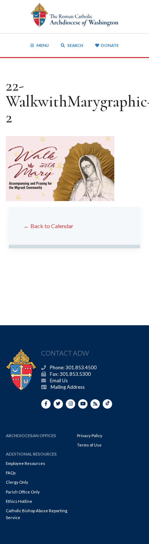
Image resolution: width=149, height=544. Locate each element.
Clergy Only (17, 482)
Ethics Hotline (19, 501)
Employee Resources (25, 463)
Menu (43, 45)
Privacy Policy (89, 435)
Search (75, 45)
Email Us (59, 380)
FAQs (11, 472)
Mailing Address (68, 387)
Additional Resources (31, 454)
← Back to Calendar (48, 225)
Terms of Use (89, 445)
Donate (110, 45)
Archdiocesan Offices (31, 435)
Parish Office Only (23, 491)
